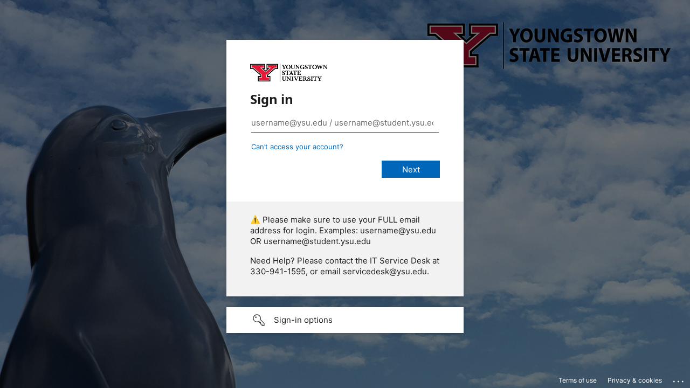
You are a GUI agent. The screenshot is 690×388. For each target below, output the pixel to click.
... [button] (679, 378)
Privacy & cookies (635, 380)
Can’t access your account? (297, 146)
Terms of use (577, 380)
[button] (345, 320)
